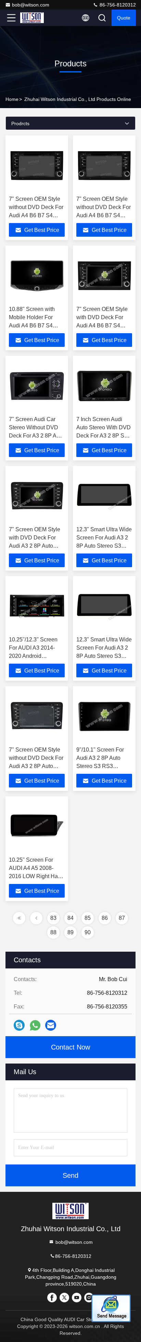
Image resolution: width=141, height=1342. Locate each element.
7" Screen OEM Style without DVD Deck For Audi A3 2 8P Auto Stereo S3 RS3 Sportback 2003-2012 (36, 766)
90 (88, 932)
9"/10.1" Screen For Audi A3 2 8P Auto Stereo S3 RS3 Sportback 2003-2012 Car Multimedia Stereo (103, 766)
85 (88, 918)
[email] (50, 1025)
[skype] (19, 1025)
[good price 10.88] (37, 275)
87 (122, 918)
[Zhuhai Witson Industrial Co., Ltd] (34, 18)
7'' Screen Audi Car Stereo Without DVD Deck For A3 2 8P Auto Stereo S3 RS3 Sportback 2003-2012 (36, 435)
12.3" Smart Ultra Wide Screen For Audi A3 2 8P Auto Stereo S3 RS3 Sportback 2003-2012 (104, 545)
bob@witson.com (30, 5)
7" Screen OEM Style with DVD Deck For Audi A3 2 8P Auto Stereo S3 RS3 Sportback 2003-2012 (35, 545)
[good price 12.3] (104, 496)
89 (70, 932)
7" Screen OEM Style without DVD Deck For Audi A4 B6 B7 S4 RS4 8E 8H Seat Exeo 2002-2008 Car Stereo (36, 215)
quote (123, 18)
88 (53, 932)
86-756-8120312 (117, 5)
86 (105, 918)
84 (70, 918)
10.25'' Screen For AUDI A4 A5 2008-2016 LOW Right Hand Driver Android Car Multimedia (36, 876)
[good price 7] (37, 165)
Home (11, 99)
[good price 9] (104, 716)
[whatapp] (35, 1025)
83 (53, 918)
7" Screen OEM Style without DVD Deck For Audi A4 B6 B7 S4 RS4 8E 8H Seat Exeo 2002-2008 (103, 215)
